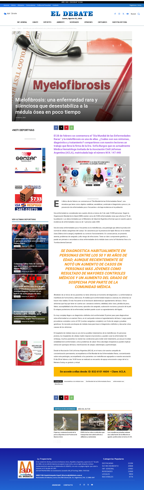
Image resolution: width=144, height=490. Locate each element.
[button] (136, 14)
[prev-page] (55, 441)
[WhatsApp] (71, 127)
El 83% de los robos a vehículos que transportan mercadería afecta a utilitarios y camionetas (93, 435)
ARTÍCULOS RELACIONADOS (65, 409)
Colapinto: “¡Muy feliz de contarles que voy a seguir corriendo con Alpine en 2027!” (29, 266)
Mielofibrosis (59, 384)
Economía (17, 321)
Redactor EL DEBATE (27, 271)
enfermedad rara (118, 381)
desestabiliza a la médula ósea (73, 381)
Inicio (13, 28)
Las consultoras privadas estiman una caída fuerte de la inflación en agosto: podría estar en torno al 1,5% (120, 435)
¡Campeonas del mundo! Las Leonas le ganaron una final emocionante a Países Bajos (30, 240)
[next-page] (58, 441)
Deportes (17, 246)
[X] (123, 13)
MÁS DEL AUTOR (84, 409)
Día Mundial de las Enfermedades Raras (98, 381)
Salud (19, 28)
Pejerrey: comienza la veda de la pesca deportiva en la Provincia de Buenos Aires (65, 435)
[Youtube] (127, 13)
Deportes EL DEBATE (27, 246)
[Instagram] (119, 13)
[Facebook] (115, 13)
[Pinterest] (66, 127)
